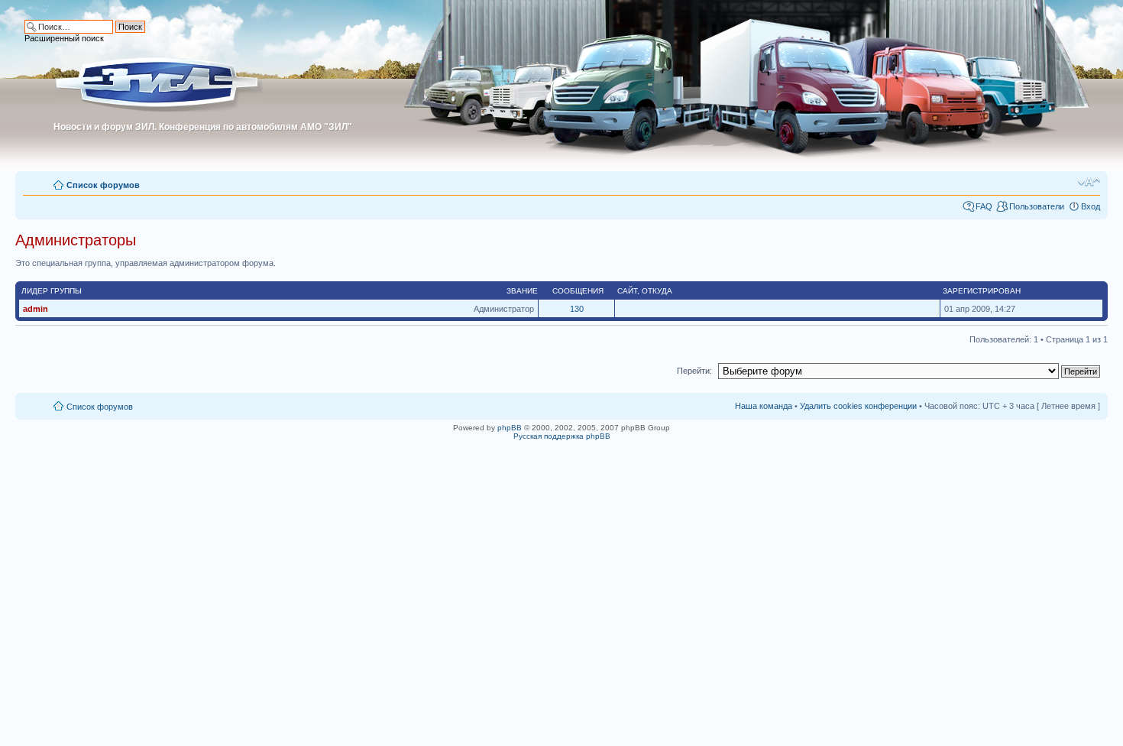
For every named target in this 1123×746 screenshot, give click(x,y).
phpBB (509, 427)
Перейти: (694, 370)
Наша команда (763, 405)
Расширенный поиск (64, 38)
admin (35, 308)
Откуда (657, 291)
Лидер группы (51, 291)
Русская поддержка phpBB (561, 436)
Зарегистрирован (982, 291)
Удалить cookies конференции (858, 405)
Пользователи (1036, 206)
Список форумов (103, 185)
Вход (1090, 206)
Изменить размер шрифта (1089, 182)
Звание (522, 291)
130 (577, 308)
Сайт (627, 291)
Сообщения (578, 291)
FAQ (984, 206)
